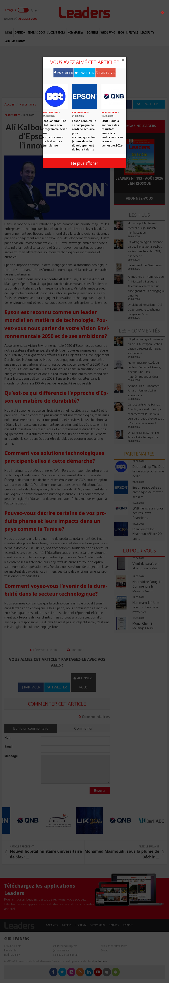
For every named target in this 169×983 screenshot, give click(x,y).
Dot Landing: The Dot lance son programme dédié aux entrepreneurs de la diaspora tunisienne (55, 133)
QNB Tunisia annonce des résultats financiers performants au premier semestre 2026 (112, 133)
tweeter (86, 73)
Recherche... (124, 14)
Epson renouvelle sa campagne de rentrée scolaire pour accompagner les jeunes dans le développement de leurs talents (84, 135)
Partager (64, 73)
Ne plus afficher (84, 163)
